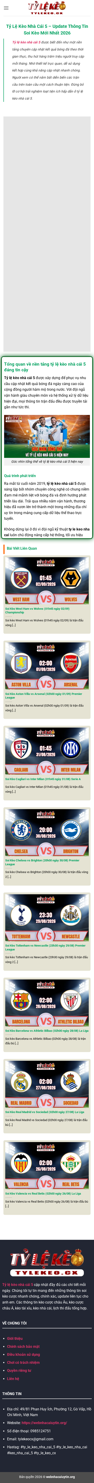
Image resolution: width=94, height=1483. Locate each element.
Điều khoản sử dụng (23, 1354)
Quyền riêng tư (19, 1370)
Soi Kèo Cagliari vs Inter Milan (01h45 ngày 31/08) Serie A (43, 779)
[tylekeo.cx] (47, 8)
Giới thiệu (15, 1338)
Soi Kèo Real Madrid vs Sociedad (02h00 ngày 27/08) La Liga (44, 1112)
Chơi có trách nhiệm (23, 1362)
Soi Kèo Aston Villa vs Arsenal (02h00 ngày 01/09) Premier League (43, 695)
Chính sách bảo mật (23, 1346)
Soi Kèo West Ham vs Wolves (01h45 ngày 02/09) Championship (37, 610)
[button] (6, 7)
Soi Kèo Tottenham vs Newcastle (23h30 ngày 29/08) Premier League (45, 947)
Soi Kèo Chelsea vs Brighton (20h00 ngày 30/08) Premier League (42, 862)
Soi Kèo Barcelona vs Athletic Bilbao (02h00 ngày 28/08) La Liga (47, 1030)
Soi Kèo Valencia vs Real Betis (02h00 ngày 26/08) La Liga (43, 1193)
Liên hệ (13, 1379)
